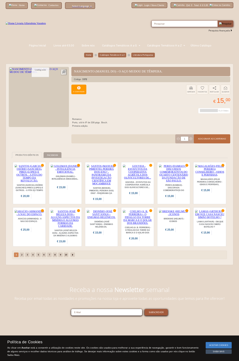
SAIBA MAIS (219, 352)
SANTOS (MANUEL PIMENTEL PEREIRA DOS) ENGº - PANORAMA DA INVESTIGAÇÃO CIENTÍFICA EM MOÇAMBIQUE (101, 193)
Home (88, 55)
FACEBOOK (52, 155)
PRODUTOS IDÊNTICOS (27, 155)
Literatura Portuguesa (143, 55)
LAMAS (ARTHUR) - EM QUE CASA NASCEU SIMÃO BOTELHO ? (210, 224)
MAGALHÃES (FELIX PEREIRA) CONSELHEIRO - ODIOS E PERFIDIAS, (209, 182)
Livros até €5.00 (63, 45)
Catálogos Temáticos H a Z (112, 55)
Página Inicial (37, 45)
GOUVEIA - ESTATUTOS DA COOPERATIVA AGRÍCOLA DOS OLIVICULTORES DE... (138, 185)
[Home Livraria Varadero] (26, 23)
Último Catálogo (201, 45)
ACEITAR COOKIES (218, 345)
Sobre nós (88, 45)
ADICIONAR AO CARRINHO (212, 139)
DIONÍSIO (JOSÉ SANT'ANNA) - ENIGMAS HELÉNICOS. (101, 224)
